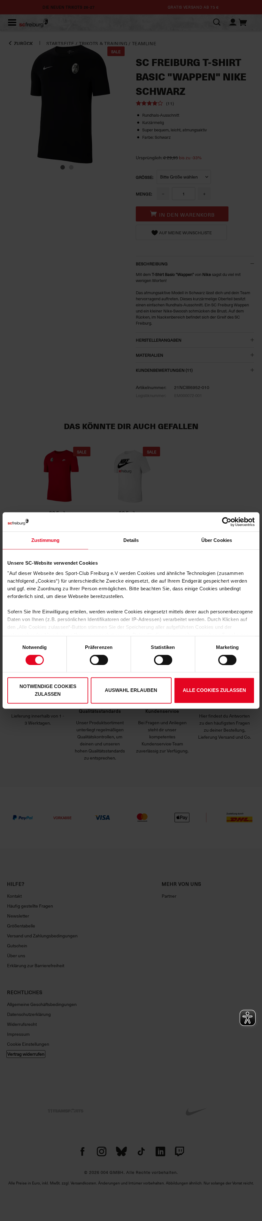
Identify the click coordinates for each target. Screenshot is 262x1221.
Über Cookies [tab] (216, 540)
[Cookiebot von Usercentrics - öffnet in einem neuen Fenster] (227, 522)
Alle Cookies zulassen (214, 690)
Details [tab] (131, 540)
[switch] (99, 660)
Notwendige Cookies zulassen (47, 690)
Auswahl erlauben (131, 690)
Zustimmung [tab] (45, 540)
